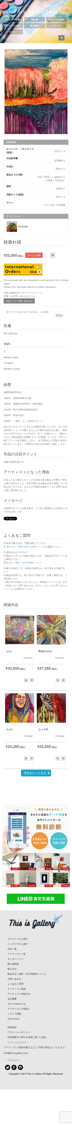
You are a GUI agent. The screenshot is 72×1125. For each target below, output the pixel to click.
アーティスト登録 (13, 26)
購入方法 (12, 969)
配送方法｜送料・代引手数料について (23, 562)
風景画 (59, 315)
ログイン (12, 32)
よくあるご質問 (15, 984)
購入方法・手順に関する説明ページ (24, 546)
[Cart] (61, 38)
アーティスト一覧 (13, 19)
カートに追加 (34, 255)
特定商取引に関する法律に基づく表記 (27, 1037)
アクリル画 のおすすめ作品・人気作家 (29, 312)
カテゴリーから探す (56, 19)
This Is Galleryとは (17, 1003)
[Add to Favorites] (52, 255)
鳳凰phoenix (45, 651)
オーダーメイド (56, 26)
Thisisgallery (13, 1060)
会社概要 (12, 998)
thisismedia (13, 1018)
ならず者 (43, 729)
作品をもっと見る (35, 773)
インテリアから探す (18, 944)
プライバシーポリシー (19, 1032)
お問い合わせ (14, 979)
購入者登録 (34, 26)
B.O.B (9, 729)
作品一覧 (34, 19)
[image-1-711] (36, 91)
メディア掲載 (14, 1013)
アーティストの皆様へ (19, 1009)
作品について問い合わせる (19, 301)
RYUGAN (23, 226)
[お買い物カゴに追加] (32, 680)
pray (9, 651)
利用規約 (12, 1027)
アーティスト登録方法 (19, 994)
